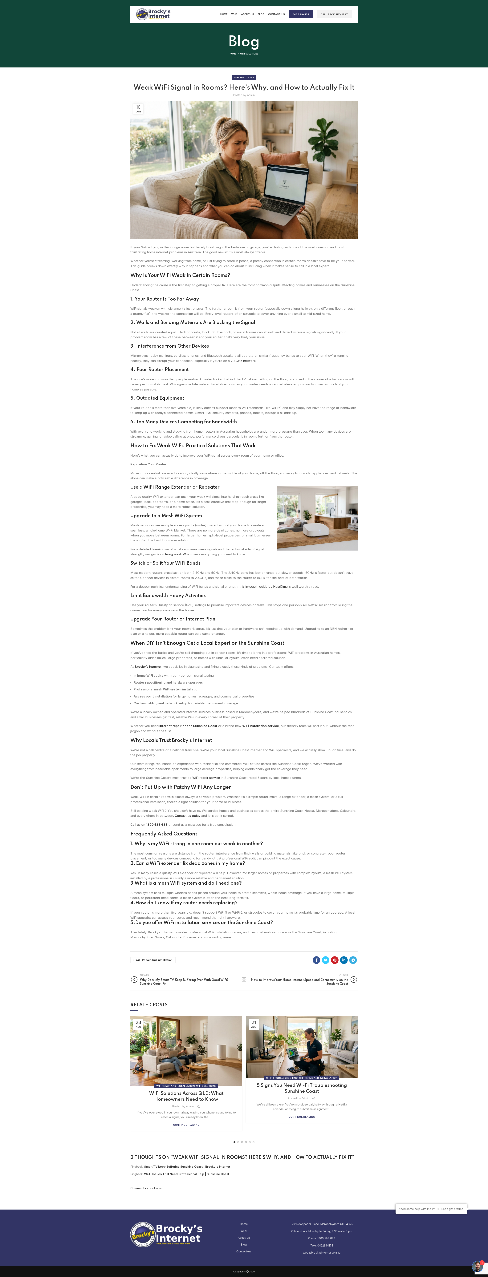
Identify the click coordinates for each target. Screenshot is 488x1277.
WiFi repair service (206, 778)
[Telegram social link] (353, 960)
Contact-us (243, 1251)
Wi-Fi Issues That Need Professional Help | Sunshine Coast (186, 1174)
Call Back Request (334, 14)
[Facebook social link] (316, 960)
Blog (244, 1244)
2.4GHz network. (243, 361)
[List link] (322, 1238)
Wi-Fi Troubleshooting (282, 1078)
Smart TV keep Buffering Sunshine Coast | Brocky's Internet (187, 1166)
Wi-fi (244, 1231)
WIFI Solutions (249, 53)
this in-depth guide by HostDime (263, 586)
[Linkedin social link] (344, 960)
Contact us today (187, 816)
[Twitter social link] (325, 960)
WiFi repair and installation (154, 960)
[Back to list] (244, 979)
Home (233, 53)
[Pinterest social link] (335, 960)
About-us (244, 1237)
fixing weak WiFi (177, 554)
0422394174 (300, 14)
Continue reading (186, 1125)
